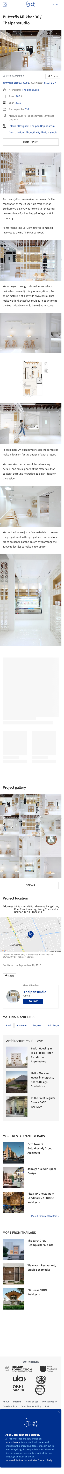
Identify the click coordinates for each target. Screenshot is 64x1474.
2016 (18, 103)
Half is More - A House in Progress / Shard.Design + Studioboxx (42, 1080)
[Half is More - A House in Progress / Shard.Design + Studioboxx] (16, 1082)
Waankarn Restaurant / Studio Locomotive (41, 1267)
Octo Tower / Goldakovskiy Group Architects (39, 1148)
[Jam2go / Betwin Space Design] (13, 1177)
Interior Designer (18, 126)
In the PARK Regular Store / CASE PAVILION (43, 1102)
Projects (37, 1025)
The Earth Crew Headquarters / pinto (40, 1243)
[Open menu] (4, 4)
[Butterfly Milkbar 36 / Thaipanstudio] (29, 804)
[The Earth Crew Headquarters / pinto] (13, 1249)
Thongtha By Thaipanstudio (42, 132)
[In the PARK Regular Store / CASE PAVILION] (16, 1106)
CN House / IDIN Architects (37, 1292)
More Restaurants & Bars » (45, 1216)
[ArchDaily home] (30, 4)
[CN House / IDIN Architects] (13, 1299)
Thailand (50, 83)
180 (18, 96)
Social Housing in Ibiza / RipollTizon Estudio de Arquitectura (42, 1055)
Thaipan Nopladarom (42, 126)
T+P (27, 109)
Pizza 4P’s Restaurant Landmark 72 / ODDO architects (40, 1198)
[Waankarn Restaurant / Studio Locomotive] (13, 1274)
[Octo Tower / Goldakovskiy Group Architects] (13, 1153)
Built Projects (54, 1025)
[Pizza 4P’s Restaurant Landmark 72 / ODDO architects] (13, 1202)
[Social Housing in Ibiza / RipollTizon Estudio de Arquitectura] (16, 1057)
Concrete (21, 1025)
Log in (55, 4)
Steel (8, 1025)
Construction (16, 132)
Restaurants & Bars (16, 83)
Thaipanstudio (30, 90)
